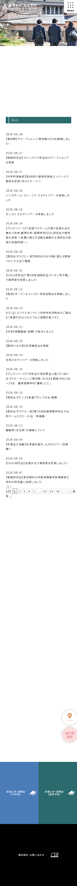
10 (45, 491)
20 (51, 491)
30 (58, 491)
